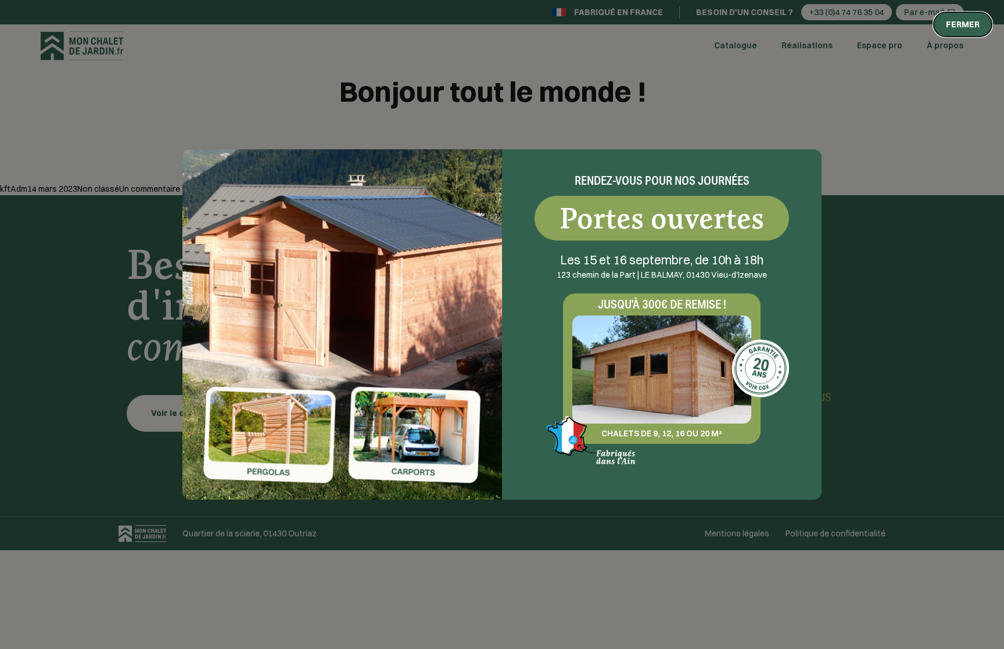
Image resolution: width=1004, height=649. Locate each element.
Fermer (963, 24)
